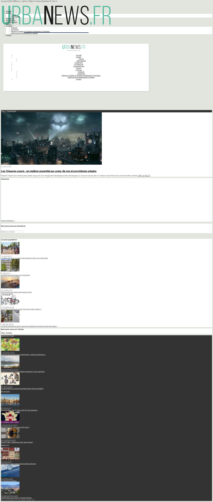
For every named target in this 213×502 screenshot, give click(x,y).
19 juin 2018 (6, 166)
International (15, 17)
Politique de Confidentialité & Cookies (24, 33)
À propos (9, 26)
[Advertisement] (106, 101)
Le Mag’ (8, 13)
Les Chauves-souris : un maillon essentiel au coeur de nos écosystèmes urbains (49, 171)
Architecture (10, 20)
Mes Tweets (6, 333)
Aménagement (11, 22)
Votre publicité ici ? (8, 221)
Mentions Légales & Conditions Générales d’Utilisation (30, 31)
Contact (8, 35)
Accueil (8, 11)
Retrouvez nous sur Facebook (13, 226)
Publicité (14, 28)
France (13, 15)
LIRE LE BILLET (144, 176)
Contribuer (15, 29)
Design (8, 24)
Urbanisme (10, 18)
